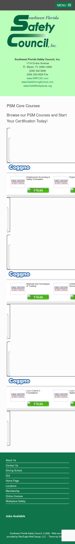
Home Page (12, 480)
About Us (11, 460)
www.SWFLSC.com (37, 78)
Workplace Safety (16, 501)
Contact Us (12, 465)
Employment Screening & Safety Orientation (38, 178)
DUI (8, 475)
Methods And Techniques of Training (38, 285)
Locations (11, 486)
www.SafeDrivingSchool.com (37, 82)
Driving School (14, 470)
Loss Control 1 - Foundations (33, 392)
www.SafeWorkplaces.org (37, 85)
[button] (64, 5)
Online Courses (14, 496)
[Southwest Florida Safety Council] (37, 30)
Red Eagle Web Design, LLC (32, 536)
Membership (12, 491)
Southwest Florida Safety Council (26, 533)
